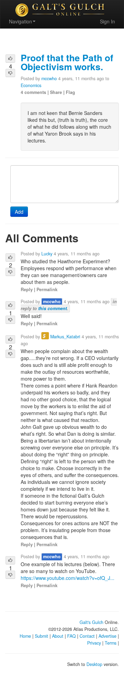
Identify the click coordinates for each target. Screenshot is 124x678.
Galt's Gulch (91, 622)
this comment (52, 308)
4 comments (33, 92)
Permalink (47, 289)
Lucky (46, 254)
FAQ (71, 636)
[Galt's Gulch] (62, 10)
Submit (41, 636)
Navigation (20, 21)
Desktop (94, 664)
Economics (31, 85)
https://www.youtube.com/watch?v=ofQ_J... (67, 577)
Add (19, 211)
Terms (110, 643)
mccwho (49, 78)
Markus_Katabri (65, 336)
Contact (87, 636)
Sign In (107, 21)
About (57, 636)
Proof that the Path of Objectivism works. (67, 62)
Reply (27, 289)
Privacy (94, 643)
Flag (70, 92)
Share (56, 92)
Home (25, 636)
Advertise (107, 636)
